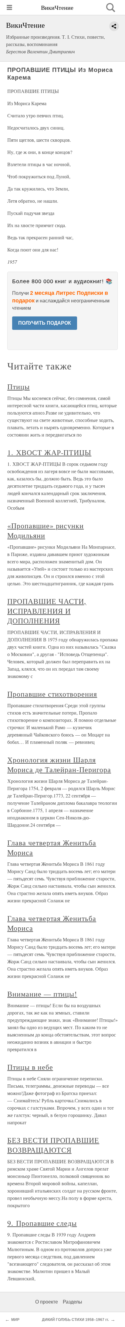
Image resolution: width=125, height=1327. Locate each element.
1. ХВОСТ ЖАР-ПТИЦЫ (49, 452)
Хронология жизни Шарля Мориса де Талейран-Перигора (59, 764)
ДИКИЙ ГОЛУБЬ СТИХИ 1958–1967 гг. (75, 1320)
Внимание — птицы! (42, 994)
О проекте (46, 1301)
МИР (15, 1320)
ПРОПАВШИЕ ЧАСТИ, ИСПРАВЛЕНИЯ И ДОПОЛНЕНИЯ (46, 611)
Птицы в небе (30, 1067)
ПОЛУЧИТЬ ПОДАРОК (44, 323)
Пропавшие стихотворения (52, 694)
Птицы (18, 386)
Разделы (72, 1301)
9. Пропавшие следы (42, 1223)
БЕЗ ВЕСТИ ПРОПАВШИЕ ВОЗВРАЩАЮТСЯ (53, 1145)
